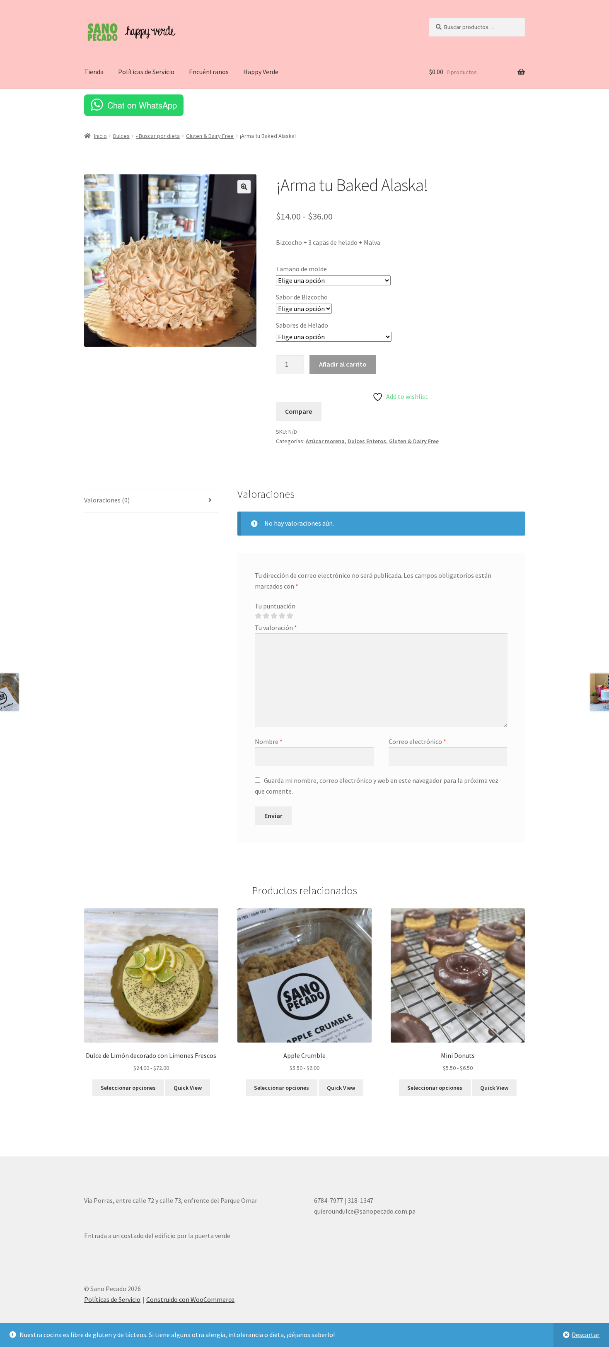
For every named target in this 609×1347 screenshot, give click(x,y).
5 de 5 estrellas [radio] (289, 616)
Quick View (188, 1087)
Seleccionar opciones (128, 1087)
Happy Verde (260, 72)
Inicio (100, 136)
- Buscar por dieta (158, 136)
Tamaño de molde (301, 269)
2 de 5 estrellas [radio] (266, 616)
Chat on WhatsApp (142, 105)
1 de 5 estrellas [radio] (258, 616)
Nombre (269, 741)
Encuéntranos (209, 72)
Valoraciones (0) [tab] (107, 500)
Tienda (94, 72)
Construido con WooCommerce (190, 1299)
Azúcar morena (325, 441)
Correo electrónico (417, 741)
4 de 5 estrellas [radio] (281, 616)
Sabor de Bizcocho (302, 297)
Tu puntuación (275, 606)
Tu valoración (276, 627)
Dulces (121, 136)
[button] (244, 186)
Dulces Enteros (367, 441)
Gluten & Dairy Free (210, 136)
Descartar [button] (585, 1334)
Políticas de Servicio (146, 72)
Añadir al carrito (343, 364)
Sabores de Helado (302, 325)
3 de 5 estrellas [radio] (274, 616)
